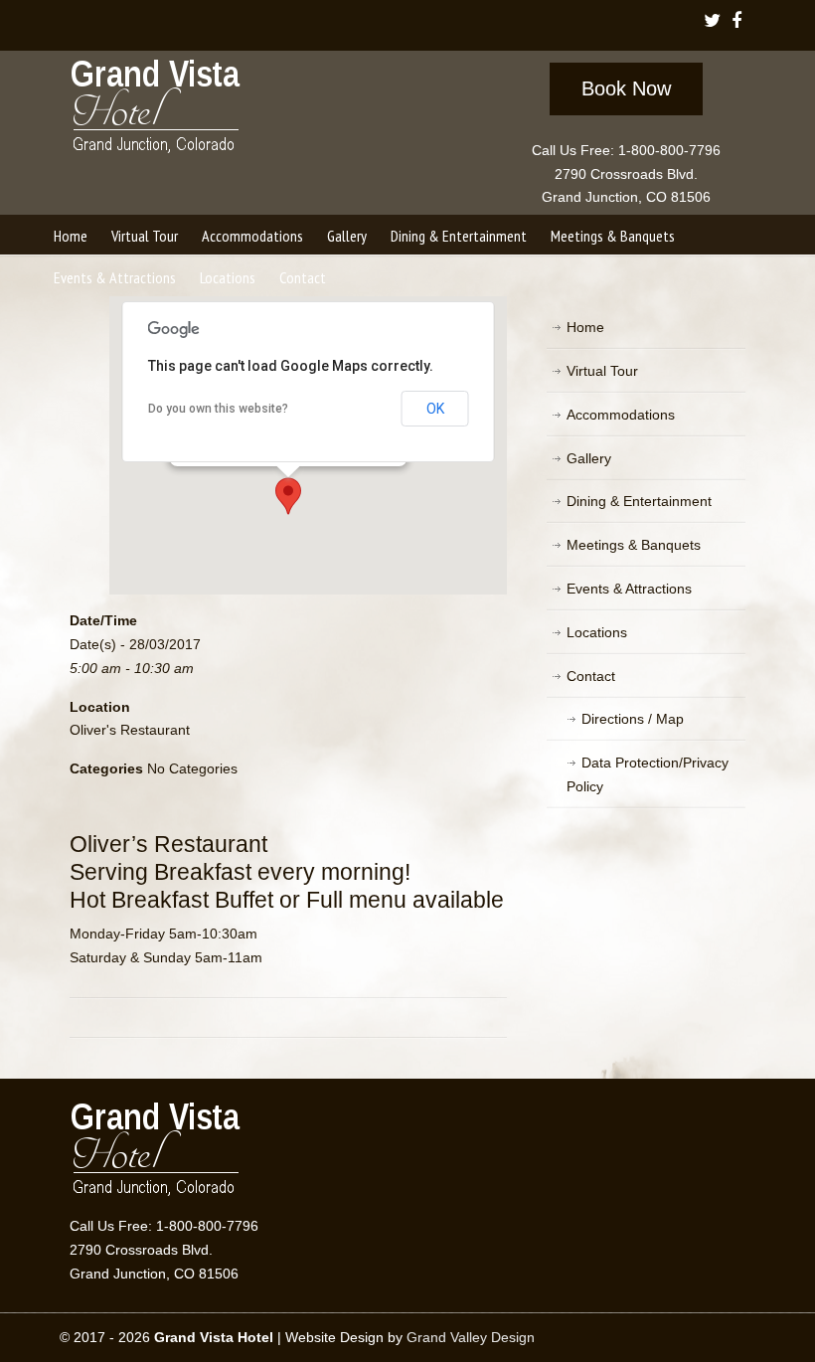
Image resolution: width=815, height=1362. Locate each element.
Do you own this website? (218, 409)
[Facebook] (737, 22)
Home (585, 327)
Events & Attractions (629, 588)
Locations (597, 632)
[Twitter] (713, 22)
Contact (591, 676)
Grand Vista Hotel (157, 110)
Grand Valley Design (471, 1337)
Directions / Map (632, 719)
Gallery (589, 458)
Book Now (626, 88)
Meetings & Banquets (634, 545)
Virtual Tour (602, 371)
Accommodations (621, 415)
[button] (288, 496)
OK (435, 409)
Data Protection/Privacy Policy (648, 774)
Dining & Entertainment (639, 501)
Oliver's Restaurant (130, 730)
